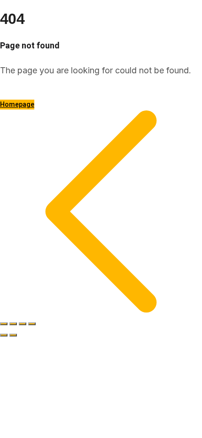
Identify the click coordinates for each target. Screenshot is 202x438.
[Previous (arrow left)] (4, 335)
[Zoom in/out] (4, 323)
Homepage (17, 105)
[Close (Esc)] (32, 323)
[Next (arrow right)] (13, 335)
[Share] (22, 323)
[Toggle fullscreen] (13, 323)
